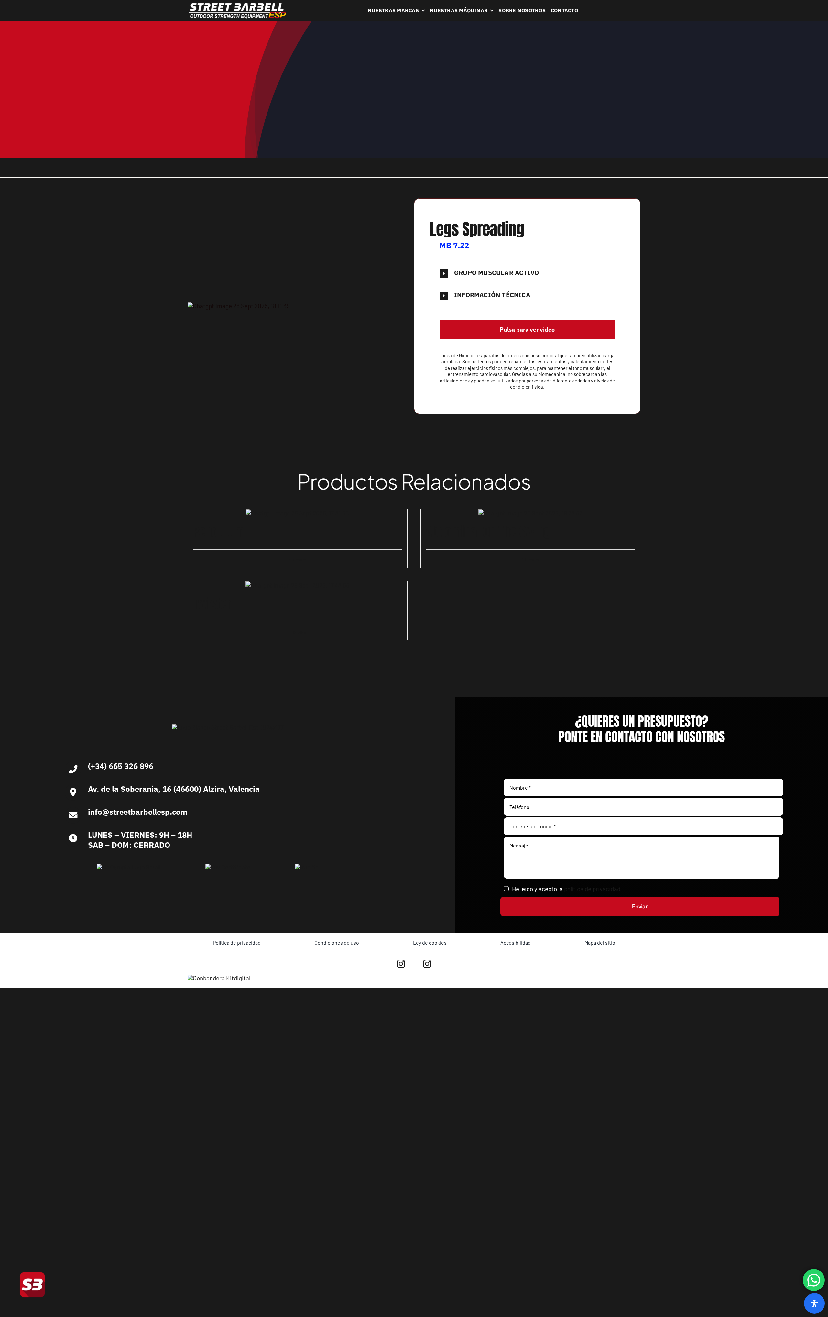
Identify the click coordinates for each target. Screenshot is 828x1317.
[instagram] (401, 964)
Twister (212, 604)
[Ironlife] (307, 867)
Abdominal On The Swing (488, 531)
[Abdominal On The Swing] (530, 513)
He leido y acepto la (566, 888)
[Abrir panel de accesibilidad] (814, 1303)
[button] (527, 273)
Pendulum (218, 531)
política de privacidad (592, 888)
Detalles (299, 560)
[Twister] (297, 585)
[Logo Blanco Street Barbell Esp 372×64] (237, 5)
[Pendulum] (297, 513)
